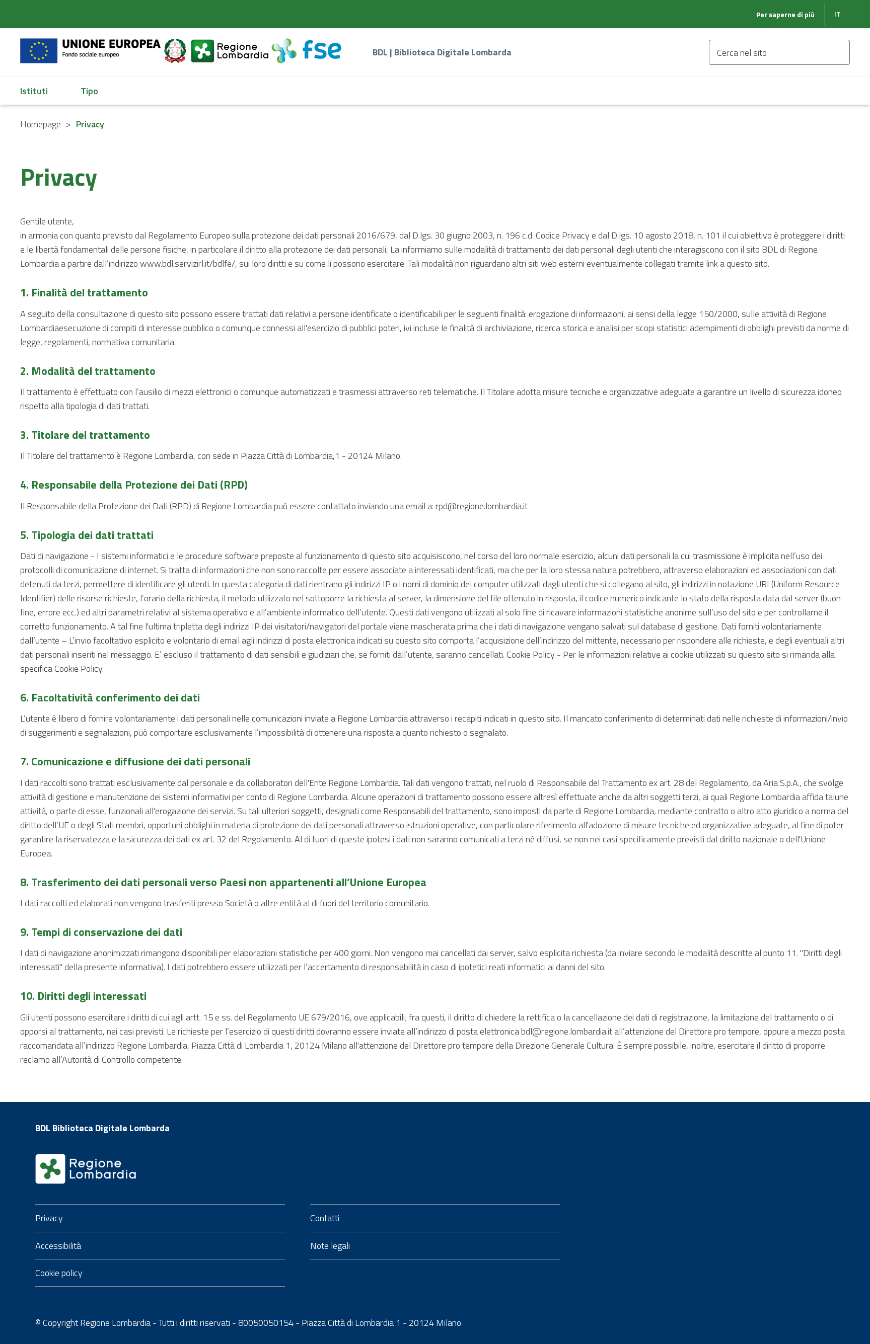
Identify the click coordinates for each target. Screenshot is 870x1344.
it (837, 14)
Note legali (330, 1245)
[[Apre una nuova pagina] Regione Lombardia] (230, 45)
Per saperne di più (785, 14)
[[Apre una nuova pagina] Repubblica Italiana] (176, 45)
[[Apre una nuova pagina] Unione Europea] (91, 45)
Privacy (49, 1218)
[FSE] (306, 45)
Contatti (324, 1218)
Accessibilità (58, 1245)
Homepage (40, 124)
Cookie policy (59, 1273)
